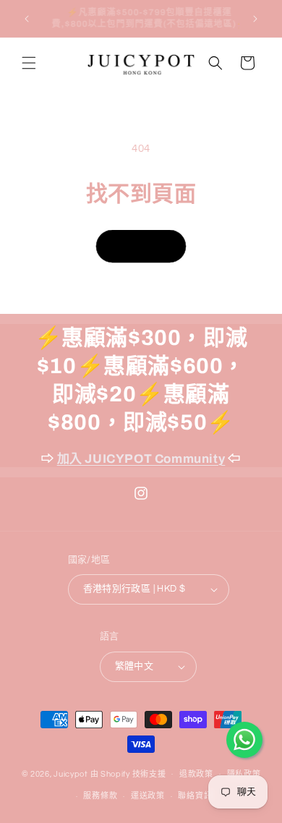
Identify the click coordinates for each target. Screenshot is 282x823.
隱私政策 (244, 774)
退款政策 (196, 774)
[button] (29, 63)
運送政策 (148, 796)
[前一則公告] (27, 19)
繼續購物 (141, 246)
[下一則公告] (255, 19)
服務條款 (100, 796)
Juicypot (71, 773)
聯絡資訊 (195, 796)
